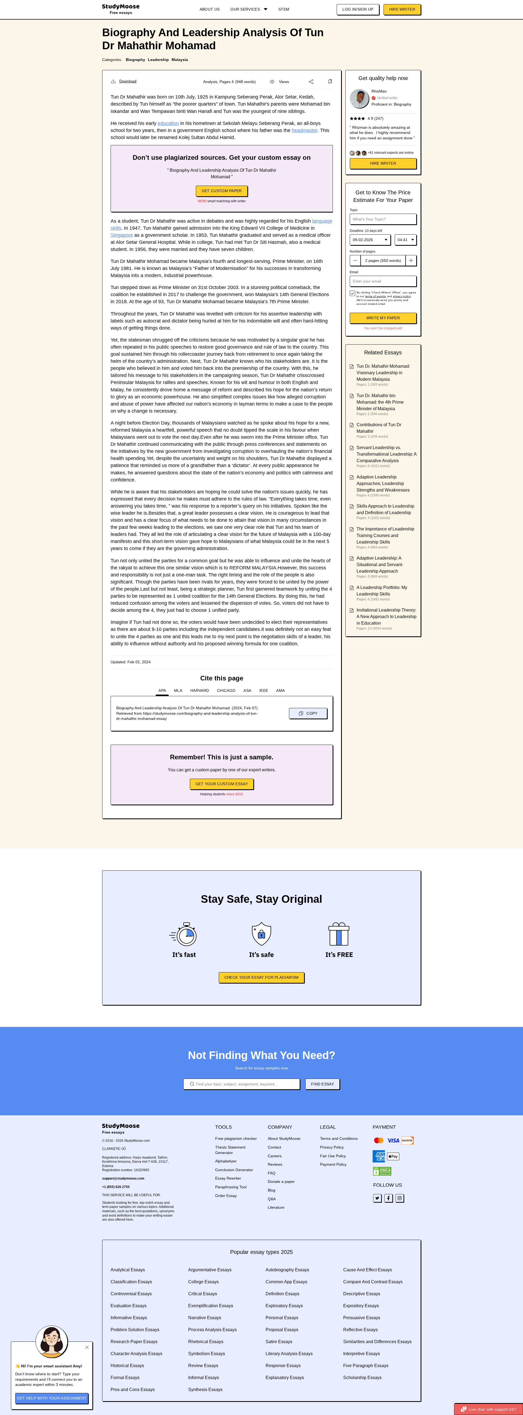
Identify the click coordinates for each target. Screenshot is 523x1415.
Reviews (275, 1164)
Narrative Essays (204, 1317)
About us (210, 9)
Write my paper (383, 318)
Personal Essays (282, 1317)
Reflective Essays (360, 1329)
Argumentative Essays (210, 1269)
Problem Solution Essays (135, 1329)
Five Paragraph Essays (365, 1365)
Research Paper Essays (134, 1341)
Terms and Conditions (339, 1138)
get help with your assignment (52, 1398)
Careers (275, 1156)
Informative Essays (129, 1317)
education (168, 123)
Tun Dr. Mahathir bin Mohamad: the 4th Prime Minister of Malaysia (380, 402)
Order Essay (226, 1195)
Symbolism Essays (206, 1353)
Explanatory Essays (285, 1377)
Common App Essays (286, 1281)
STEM (283, 9)
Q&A (272, 1199)
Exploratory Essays (284, 1305)
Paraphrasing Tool (231, 1187)
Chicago (226, 690)
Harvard (199, 690)
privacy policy (402, 296)
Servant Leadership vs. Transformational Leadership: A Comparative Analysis (386, 454)
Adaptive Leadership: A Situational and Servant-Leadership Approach (380, 564)
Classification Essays (131, 1281)
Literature (276, 1207)
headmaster (304, 130)
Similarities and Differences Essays (377, 1341)
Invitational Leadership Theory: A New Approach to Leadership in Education (386, 616)
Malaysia (180, 59)
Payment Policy (333, 1164)
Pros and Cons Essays (133, 1389)
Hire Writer (402, 9)
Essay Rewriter (228, 1178)
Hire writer (383, 163)
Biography (135, 59)
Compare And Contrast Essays (373, 1281)
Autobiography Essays (287, 1269)
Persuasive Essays (361, 1317)
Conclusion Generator (234, 1170)
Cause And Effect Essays (367, 1269)
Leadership (158, 59)
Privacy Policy (332, 1147)
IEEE (263, 690)
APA (162, 690)
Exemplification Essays (210, 1305)
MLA (178, 690)
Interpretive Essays (361, 1353)
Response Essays (283, 1365)
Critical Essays (202, 1293)
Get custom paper (222, 191)
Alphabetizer (226, 1161)
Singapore (122, 235)
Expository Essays (361, 1305)
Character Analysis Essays (136, 1353)
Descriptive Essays (361, 1293)
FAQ (271, 1173)
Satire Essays (279, 1341)
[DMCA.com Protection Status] (382, 1171)
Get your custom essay (222, 784)
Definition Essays (282, 1293)
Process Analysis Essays (212, 1329)
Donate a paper (281, 1181)
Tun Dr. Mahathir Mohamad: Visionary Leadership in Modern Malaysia (383, 373)
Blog (271, 1190)
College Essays (203, 1281)
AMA (280, 690)
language (322, 221)
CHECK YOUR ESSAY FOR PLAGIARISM (261, 977)
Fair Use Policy (333, 1156)
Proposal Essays (282, 1329)
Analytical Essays (128, 1269)
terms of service (375, 296)
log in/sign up (357, 9)
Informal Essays (203, 1377)
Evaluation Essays (129, 1305)
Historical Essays (127, 1365)
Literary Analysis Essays (289, 1353)
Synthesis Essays (205, 1389)
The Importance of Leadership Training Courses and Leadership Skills (385, 535)
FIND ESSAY (322, 1084)
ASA (247, 690)
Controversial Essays (131, 1293)
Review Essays (203, 1365)
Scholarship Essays (362, 1377)
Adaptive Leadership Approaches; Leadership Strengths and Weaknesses (383, 483)
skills (116, 228)
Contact (274, 1147)
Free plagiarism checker (236, 1138)
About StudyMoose (284, 1138)
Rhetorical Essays (205, 1341)
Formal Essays (125, 1377)
